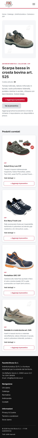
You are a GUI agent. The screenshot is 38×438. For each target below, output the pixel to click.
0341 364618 (10, 375)
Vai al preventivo (11, 106)
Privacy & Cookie (9, 412)
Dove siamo (7, 420)
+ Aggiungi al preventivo (15, 100)
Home (4, 14)
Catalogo (10, 14)
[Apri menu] (34, 4)
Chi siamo (6, 388)
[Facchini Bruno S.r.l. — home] (8, 4)
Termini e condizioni (10, 416)
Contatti (5, 402)
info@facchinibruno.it (15, 378)
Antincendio (7, 398)
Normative (6, 395)
